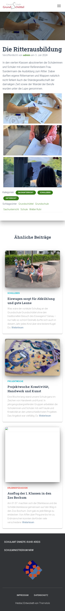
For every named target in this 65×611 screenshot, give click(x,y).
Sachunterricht (26, 192)
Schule (24, 209)
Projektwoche (15, 381)
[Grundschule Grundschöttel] (14, 6)
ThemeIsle (44, 603)
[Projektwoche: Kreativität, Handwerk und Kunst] (32, 357)
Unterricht (11, 198)
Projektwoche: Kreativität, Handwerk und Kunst (28, 389)
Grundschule (42, 203)
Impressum (22, 595)
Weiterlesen (18, 327)
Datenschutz (41, 595)
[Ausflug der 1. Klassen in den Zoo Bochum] (32, 454)
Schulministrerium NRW (19, 550)
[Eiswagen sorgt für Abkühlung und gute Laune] (32, 269)
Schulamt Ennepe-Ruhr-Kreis (22, 542)
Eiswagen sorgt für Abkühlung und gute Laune (31, 301)
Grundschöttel (26, 203)
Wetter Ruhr (35, 209)
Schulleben (45, 192)
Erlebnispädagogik (18, 488)
